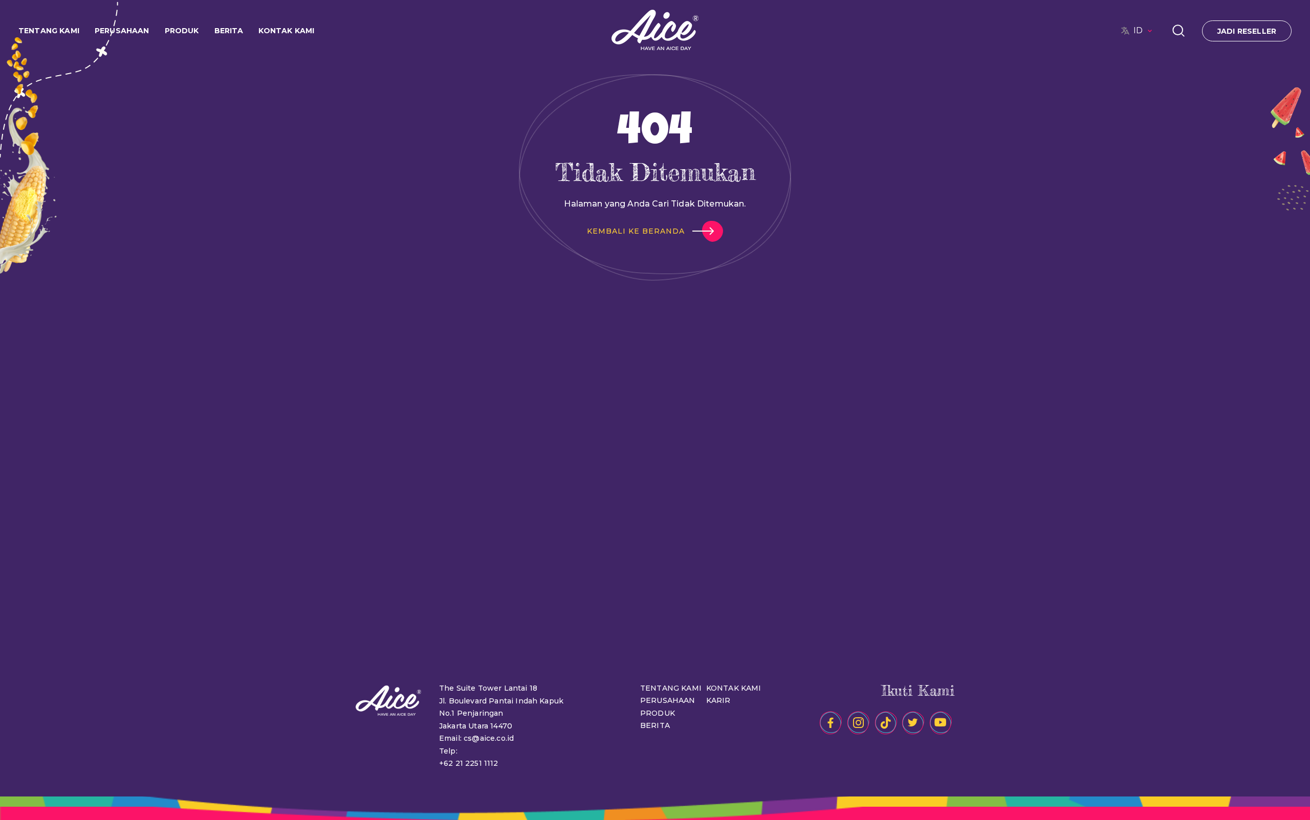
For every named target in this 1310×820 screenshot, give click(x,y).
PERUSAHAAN (667, 700)
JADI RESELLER (1246, 31)
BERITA (655, 725)
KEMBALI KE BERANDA (636, 231)
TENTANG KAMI (671, 688)
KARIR (718, 700)
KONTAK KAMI (286, 30)
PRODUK (657, 713)
